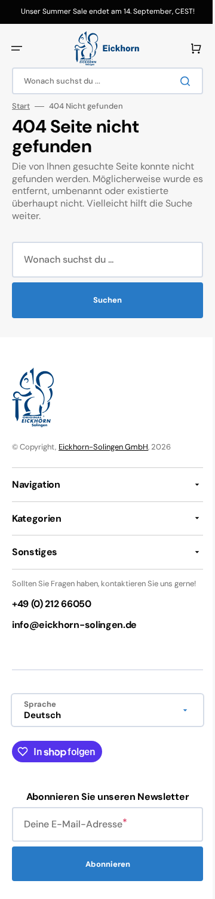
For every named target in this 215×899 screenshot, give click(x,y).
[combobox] (103, 80)
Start (21, 106)
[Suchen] (178, 81)
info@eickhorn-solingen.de (74, 635)
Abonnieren (103, 874)
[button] (17, 48)
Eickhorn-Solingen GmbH (103, 447)
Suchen (103, 300)
